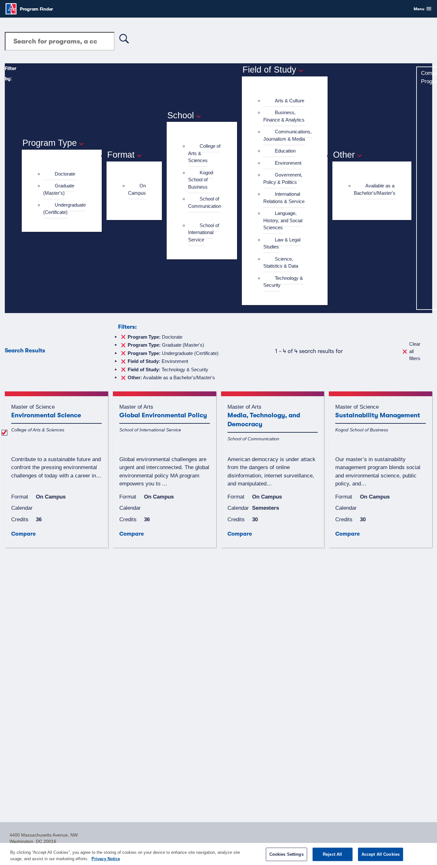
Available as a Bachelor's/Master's (374, 189)
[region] (218, 854)
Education (285, 150)
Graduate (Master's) (58, 189)
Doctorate (65, 174)
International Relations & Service (284, 197)
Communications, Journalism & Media (287, 135)
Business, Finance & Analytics (284, 116)
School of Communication (204, 202)
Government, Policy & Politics (282, 178)
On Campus (137, 189)
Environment (288, 163)
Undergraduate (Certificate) (64, 208)
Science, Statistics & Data (280, 262)
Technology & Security (283, 281)
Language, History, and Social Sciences (282, 220)
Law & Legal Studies (281, 243)
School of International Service (203, 232)
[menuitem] (64, 174)
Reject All (332, 854)
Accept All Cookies (381, 854)
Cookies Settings (286, 854)
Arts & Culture (289, 100)
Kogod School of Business (200, 180)
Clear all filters (414, 351)
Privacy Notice (105, 858)
